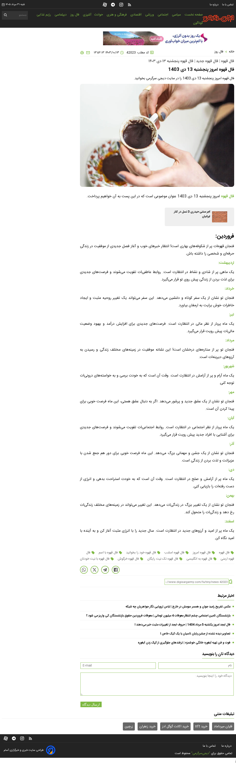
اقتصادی (136, 15)
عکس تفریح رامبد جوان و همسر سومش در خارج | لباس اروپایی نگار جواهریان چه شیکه (178, 606)
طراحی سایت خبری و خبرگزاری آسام (24, 750)
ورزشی (150, 15)
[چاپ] (82, 52)
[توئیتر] (94, 570)
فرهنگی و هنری (117, 15)
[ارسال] (87, 52)
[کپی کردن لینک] (230, 582)
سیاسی (177, 15)
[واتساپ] (84, 570)
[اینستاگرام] (121, 4)
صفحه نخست (194, 15)
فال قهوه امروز (202, 552)
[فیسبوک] (116, 570)
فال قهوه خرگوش (128, 559)
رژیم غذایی (44, 15)
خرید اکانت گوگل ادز (175, 726)
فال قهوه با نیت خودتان (95, 559)
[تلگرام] (113, 4)
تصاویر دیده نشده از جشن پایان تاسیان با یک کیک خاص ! (195, 633)
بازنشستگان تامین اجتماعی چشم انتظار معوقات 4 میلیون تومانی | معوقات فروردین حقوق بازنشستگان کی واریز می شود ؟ (158, 615)
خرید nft (201, 726)
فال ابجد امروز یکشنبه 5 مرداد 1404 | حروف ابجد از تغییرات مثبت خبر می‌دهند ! (182, 624)
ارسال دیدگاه (91, 704)
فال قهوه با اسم (108, 552)
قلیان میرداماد (223, 726)
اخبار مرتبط (226, 596)
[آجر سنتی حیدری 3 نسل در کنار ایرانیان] (219, 216)
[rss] (129, 4)
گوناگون (198, 23)
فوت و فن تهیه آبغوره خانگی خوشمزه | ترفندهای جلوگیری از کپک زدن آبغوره (184, 642)
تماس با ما (228, 4)
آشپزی (87, 15)
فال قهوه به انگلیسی (199, 559)
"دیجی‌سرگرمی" (200, 753)
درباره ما (214, 4)
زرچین (129, 726)
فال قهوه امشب (174, 552)
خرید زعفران (147, 726)
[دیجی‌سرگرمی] (218, 18)
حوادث (99, 15)
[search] (6, 16)
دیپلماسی (61, 15)
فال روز (75, 15)
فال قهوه (224, 552)
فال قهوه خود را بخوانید (141, 552)
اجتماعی (163, 15)
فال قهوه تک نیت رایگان (162, 559)
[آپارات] (105, 5)
